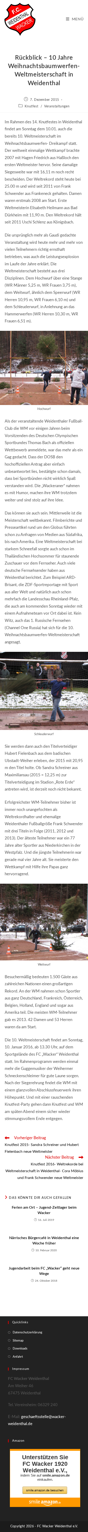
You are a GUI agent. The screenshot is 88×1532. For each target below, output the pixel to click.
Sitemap (18, 1340)
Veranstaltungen (56, 106)
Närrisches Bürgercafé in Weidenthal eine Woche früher (44, 1240)
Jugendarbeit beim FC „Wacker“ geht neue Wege (44, 1270)
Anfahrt (18, 1356)
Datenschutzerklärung (27, 1332)
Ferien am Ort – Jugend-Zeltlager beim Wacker (44, 1210)
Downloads (20, 1348)
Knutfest (31, 106)
